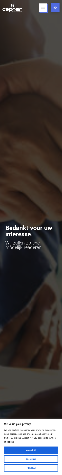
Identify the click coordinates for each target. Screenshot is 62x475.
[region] (31, 447)
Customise (31, 459)
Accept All (31, 450)
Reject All (31, 467)
